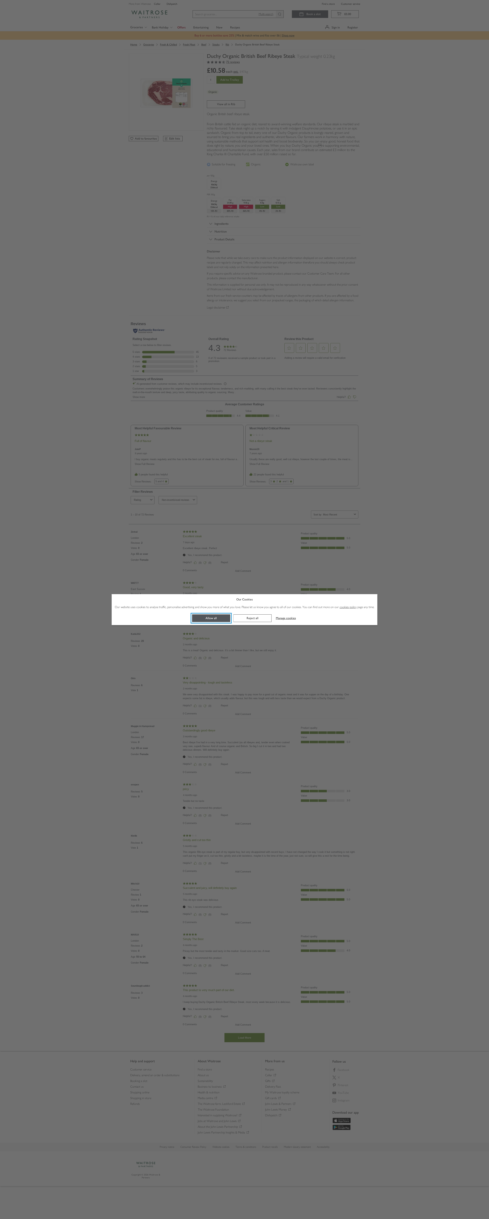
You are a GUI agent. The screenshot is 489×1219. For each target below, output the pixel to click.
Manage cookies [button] (286, 618)
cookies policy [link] (348, 607)
